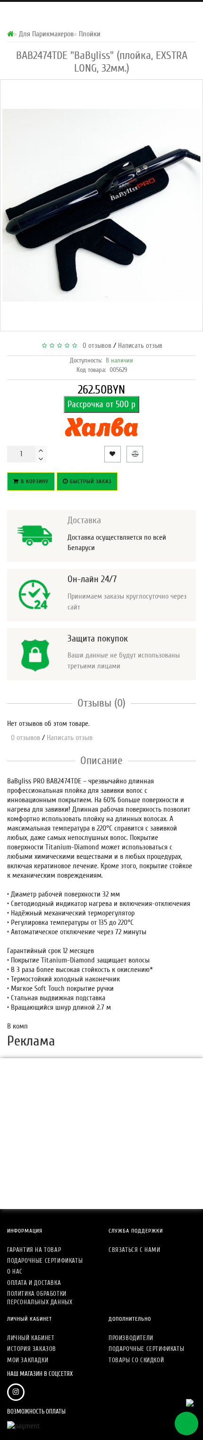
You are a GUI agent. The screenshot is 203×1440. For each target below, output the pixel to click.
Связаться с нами (135, 1249)
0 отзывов (95, 346)
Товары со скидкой (136, 1360)
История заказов (31, 1348)
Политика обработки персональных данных (39, 1298)
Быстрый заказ (89, 481)
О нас (15, 1271)
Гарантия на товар (34, 1249)
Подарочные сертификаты (45, 1260)
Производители (131, 1337)
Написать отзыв (140, 346)
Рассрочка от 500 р (101, 404)
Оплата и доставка (34, 1282)
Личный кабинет (30, 1337)
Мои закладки (27, 1360)
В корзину (34, 481)
